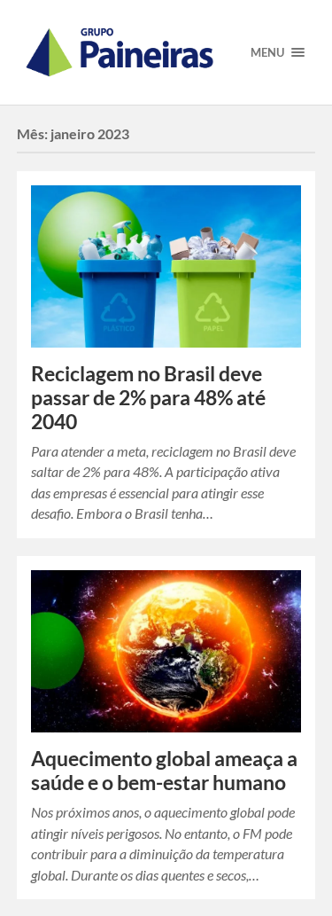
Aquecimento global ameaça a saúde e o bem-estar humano (164, 771)
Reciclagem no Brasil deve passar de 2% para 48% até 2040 (148, 398)
